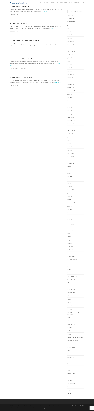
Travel (69, 390)
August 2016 (70, 54)
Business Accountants (72, 246)
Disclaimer (26, 406)
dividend (69, 269)
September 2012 (71, 203)
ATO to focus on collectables (19, 23)
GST (68, 296)
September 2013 (71, 170)
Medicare (69, 330)
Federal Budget (20, 49)
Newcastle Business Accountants (75, 337)
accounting (70, 230)
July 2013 (69, 176)
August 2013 (70, 173)
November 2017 (71, 18)
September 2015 (71, 91)
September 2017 (71, 21)
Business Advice (71, 250)
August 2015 (70, 94)
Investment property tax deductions (73, 313)
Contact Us (77, 2)
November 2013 (71, 163)
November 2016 (71, 44)
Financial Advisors (71, 289)
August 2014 (70, 133)
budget (69, 240)
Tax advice (69, 380)
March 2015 (70, 110)
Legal (68, 317)
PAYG (68, 350)
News (70, 2)
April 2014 (69, 147)
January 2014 (70, 156)
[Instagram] (75, 406)
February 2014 (70, 153)
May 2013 (69, 183)
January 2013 (70, 193)
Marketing (70, 327)
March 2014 (70, 150)
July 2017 (69, 25)
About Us (46, 2)
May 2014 (69, 143)
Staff (68, 367)
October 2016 (70, 48)
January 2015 (70, 117)
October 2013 (70, 166)
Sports (69, 363)
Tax (17, 14)
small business (19, 85)
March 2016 (70, 71)
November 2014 (71, 124)
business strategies (72, 259)
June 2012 (69, 213)
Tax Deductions (71, 383)
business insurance (72, 253)
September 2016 (71, 51)
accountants (70, 226)
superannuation (22, 68)
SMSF (68, 360)
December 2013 (71, 160)
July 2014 (69, 137)
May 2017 (69, 31)
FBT (68, 282)
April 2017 (69, 35)
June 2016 (69, 61)
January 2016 (70, 77)
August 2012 (70, 206)
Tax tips (69, 387)
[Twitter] (80, 406)
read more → (46, 11)
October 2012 (70, 199)
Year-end (69, 393)
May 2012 (69, 216)
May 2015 (69, 104)
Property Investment (72, 354)
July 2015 (69, 97)
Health (69, 299)
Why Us (53, 2)
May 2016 (69, 64)
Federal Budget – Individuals (19, 6)
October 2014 (70, 127)
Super (25, 49)
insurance (69, 302)
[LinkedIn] (77, 406)
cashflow (69, 263)
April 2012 (69, 219)
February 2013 (70, 189)
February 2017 (70, 41)
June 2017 (69, 28)
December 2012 (71, 196)
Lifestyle (69, 321)
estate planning (71, 279)
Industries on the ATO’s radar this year (23, 59)
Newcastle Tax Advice (72, 340)
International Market (72, 305)
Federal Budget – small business (21, 77)
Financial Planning (71, 292)
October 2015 (70, 87)
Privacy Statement (35, 406)
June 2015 (69, 100)
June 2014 (69, 140)
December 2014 (71, 120)
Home (41, 2)
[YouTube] (83, 406)
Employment (70, 273)
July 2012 (69, 209)
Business (69, 243)
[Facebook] (72, 406)
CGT (17, 31)
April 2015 (69, 107)
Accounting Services (61, 2)
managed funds (71, 324)
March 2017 (70, 38)
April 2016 (69, 67)
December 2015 (71, 81)
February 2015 (70, 114)
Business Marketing (72, 256)
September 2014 (71, 130)
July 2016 (69, 58)
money (69, 334)
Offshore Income (71, 347)
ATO (17, 68)
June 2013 (69, 180)
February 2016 (70, 74)
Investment (70, 309)
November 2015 (71, 84)
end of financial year (72, 276)
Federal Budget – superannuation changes (24, 40)
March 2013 (70, 186)
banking (69, 236)
